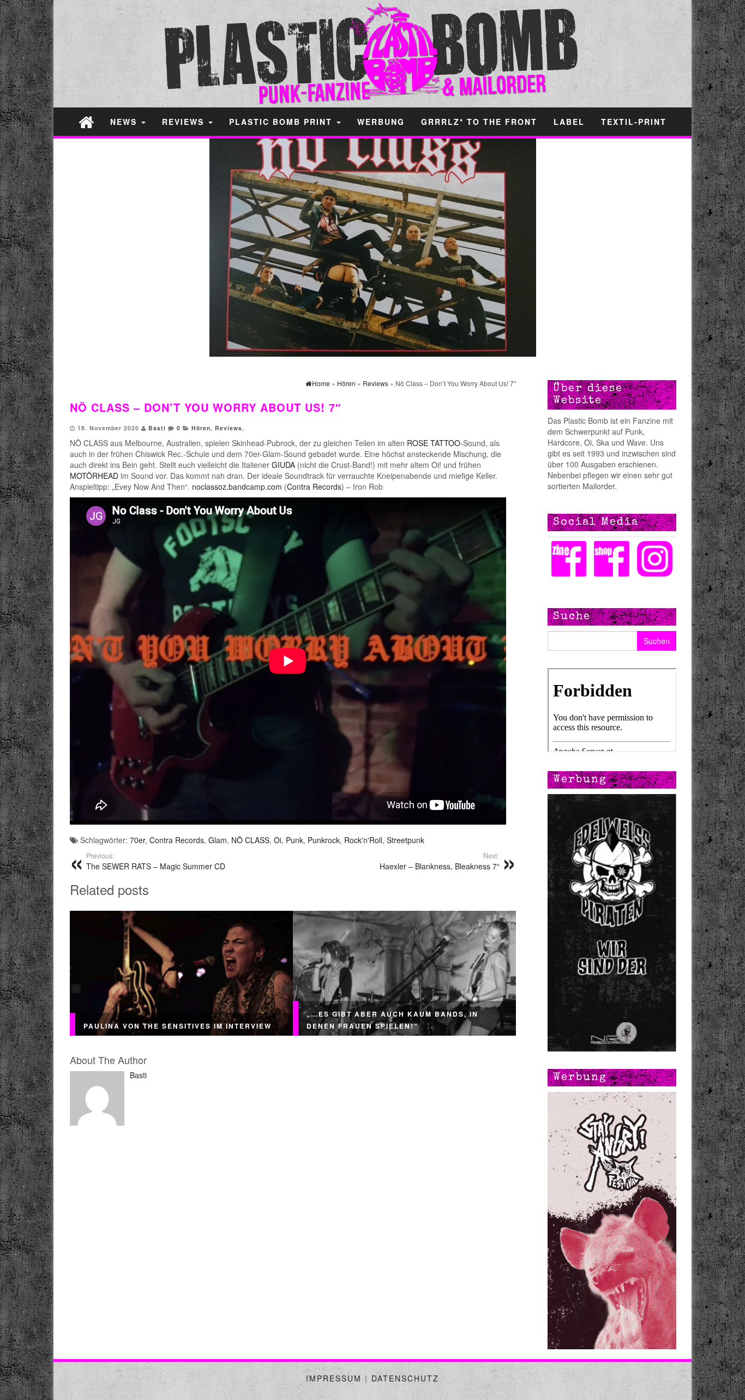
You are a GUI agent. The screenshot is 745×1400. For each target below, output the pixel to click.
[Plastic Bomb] (86, 121)
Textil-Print (633, 121)
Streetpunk (405, 839)
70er (137, 839)
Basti (157, 428)
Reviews (184, 121)
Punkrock (324, 839)
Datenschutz (405, 1378)
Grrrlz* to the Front (479, 121)
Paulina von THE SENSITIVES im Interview (177, 1026)
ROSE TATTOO (432, 442)
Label (569, 121)
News (125, 121)
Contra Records (314, 486)
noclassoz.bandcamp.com (237, 486)
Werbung (381, 121)
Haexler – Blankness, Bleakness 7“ (440, 861)
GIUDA (283, 464)
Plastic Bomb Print (282, 121)
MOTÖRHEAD (95, 475)
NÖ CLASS (250, 839)
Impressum (334, 1378)
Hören (201, 428)
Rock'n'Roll (363, 839)
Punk (294, 839)
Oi (277, 839)
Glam (217, 839)
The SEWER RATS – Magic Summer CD (155, 861)
